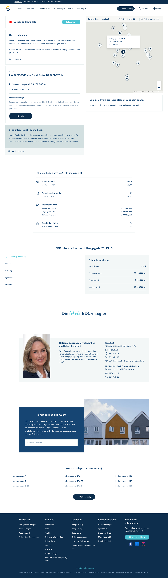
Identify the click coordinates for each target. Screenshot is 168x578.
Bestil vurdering (127, 9)
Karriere (48, 549)
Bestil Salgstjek (25, 529)
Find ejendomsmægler (27, 524)
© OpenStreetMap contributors (152, 92)
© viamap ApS (138, 92)
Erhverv (27, 2)
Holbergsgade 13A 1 (73, 486)
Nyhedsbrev (50, 541)
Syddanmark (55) (105, 533)
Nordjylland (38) (104, 541)
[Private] (8, 8)
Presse (47, 529)
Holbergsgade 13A (72, 476)
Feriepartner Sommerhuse (29, 537)
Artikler (48, 533)
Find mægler (81, 9)
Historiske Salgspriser (80, 541)
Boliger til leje (77, 529)
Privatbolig (18, 2)
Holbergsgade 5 (19, 476)
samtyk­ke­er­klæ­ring (141, 572)
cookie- (83, 572)
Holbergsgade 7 (19, 481)
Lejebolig (43, 2)
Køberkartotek (24, 533)
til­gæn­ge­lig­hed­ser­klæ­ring (123, 572)
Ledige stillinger (51, 553)
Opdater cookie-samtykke (85, 568)
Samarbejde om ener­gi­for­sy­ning (56, 558)
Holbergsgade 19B (123, 481)
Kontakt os (49, 524)
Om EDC (48, 545)
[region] (124, 54)
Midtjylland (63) (104, 537)
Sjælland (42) (103, 529)
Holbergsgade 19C (123, 486)
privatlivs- (77, 572)
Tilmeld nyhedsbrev (137, 537)
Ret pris (20, 116)
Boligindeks (76, 533)
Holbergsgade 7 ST (20, 486)
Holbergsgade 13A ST (73, 481)
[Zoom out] (159, 87)
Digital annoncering (79, 537)
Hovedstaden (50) (105, 524)
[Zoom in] (159, 83)
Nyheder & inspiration (54, 537)
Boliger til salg (77, 524)
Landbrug (35, 2)
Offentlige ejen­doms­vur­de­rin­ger (83, 546)
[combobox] (51, 442)
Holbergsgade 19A (123, 476)
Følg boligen (71, 22)
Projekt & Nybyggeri (55, 2)
